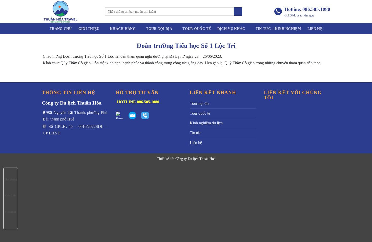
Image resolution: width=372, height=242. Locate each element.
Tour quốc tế (196, 29)
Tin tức (195, 133)
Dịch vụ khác (231, 29)
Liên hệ (314, 29)
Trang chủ (61, 29)
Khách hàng (123, 29)
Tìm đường (10, 179)
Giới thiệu (88, 29)
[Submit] (238, 11)
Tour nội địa (159, 29)
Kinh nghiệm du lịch (206, 123)
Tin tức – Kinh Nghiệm (278, 29)
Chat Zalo (10, 195)
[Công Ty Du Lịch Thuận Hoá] (69, 11)
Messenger (10, 211)
